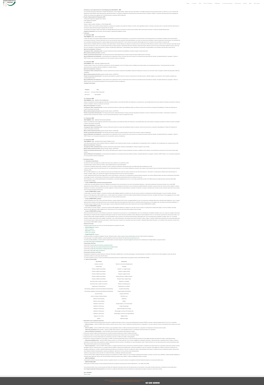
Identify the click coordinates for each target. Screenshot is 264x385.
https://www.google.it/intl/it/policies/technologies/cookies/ (105, 246)
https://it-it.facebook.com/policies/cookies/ (104, 245)
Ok (146, 382)
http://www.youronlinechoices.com (132, 237)
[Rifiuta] (262, 381)
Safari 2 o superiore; (89, 229)
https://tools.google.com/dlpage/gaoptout (95, 241)
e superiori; (90, 230)
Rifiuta (150, 382)
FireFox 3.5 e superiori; (90, 232)
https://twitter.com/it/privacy (99, 250)
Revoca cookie (87, 374)
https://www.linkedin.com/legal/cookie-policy (102, 248)
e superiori (92, 227)
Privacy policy (156, 382)
